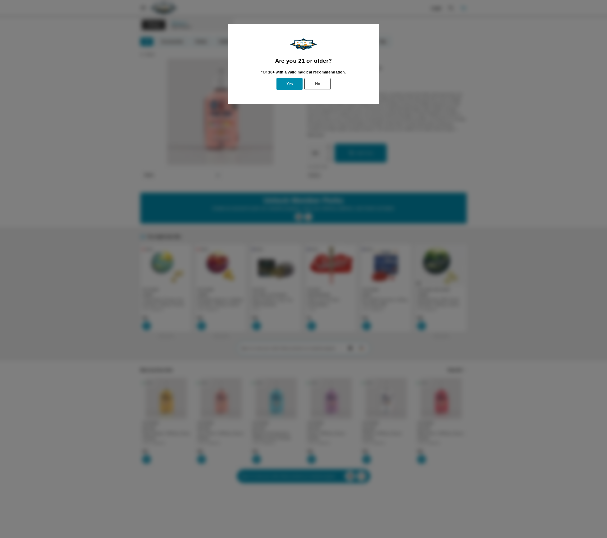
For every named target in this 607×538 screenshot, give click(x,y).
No (317, 84)
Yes (289, 84)
